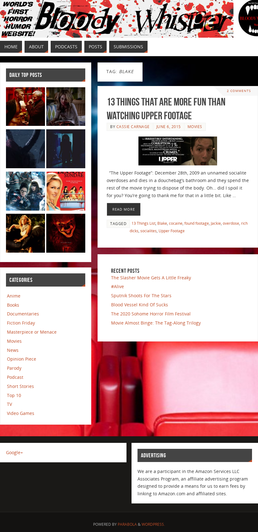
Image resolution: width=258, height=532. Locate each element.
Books (13, 305)
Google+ (14, 452)
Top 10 (14, 395)
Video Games (20, 413)
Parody (14, 368)
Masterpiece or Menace (32, 332)
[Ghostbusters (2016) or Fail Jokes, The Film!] (25, 192)
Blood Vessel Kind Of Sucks (139, 305)
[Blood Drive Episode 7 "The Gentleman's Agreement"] (25, 107)
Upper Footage (172, 230)
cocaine (175, 223)
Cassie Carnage (133, 126)
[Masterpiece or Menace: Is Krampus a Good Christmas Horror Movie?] (25, 149)
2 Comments (239, 91)
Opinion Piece (21, 359)
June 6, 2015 (168, 126)
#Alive (117, 286)
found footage (196, 223)
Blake (162, 223)
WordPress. (153, 524)
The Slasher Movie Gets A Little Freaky (151, 278)
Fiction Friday (21, 323)
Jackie (216, 223)
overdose (231, 223)
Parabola (127, 524)
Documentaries (23, 314)
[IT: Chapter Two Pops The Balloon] (65, 234)
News (13, 350)
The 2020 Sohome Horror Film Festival (151, 314)
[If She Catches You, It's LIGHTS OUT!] (65, 149)
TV (9, 404)
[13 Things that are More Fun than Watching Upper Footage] (178, 151)
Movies (195, 126)
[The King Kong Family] (25, 234)
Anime (13, 296)
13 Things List (143, 223)
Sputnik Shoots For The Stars (141, 295)
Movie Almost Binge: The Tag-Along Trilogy (156, 323)
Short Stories (20, 386)
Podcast (15, 377)
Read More (123, 209)
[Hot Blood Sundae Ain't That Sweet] (65, 192)
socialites (148, 230)
